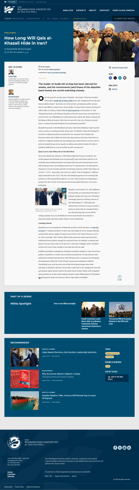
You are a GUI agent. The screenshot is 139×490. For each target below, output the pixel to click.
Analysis (68, 10)
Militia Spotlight (54, 69)
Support (105, 10)
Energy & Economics (33, 18)
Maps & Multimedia (124, 10)
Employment (8, 487)
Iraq (107, 366)
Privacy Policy (19, 487)
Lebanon (55, 18)
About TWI (48, 476)
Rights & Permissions (33, 487)
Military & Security (19, 18)
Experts (81, 10)
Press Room (11, 474)
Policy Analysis (10, 33)
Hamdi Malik (12, 49)
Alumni (74, 476)
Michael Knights (24, 49)
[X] (115, 78)
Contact (10, 472)
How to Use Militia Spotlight (57, 73)
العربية (26, 52)
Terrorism (109, 357)
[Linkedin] (120, 78)
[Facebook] (110, 78)
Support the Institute (62, 476)
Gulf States (64, 18)
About (93, 10)
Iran (48, 18)
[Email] (124, 78)
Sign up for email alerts (115, 378)
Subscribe (10, 476)
